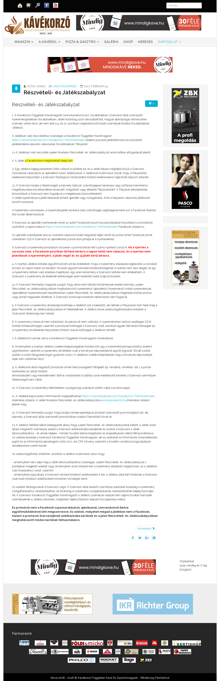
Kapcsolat (168, 42)
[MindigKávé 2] (138, 22)
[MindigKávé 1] (110, 64)
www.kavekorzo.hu (114, 400)
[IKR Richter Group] (153, 603)
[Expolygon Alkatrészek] (185, 257)
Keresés (145, 42)
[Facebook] (46, 5)
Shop (128, 42)
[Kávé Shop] (28, 5)
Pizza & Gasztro (81, 42)
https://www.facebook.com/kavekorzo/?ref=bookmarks (48, 140)
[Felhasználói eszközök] (151, 103)
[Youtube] (55, 5)
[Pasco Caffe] (185, 181)
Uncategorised (65, 86)
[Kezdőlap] (19, 5)
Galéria (111, 42)
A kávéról (48, 42)
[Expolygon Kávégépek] (52, 603)
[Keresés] (37, 5)
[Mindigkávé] (93, 566)
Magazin (22, 42)
